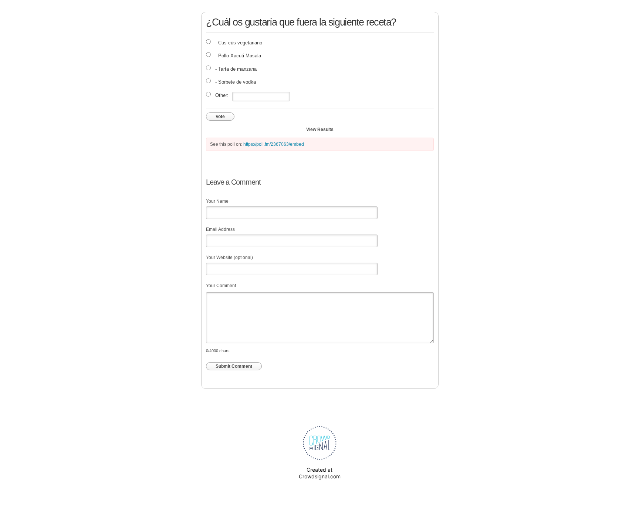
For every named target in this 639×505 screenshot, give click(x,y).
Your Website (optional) (229, 257)
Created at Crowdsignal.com (320, 473)
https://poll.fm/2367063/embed (273, 144)
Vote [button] (220, 116)
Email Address (220, 229)
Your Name (217, 201)
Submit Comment (234, 366)
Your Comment (221, 285)
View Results (320, 129)
